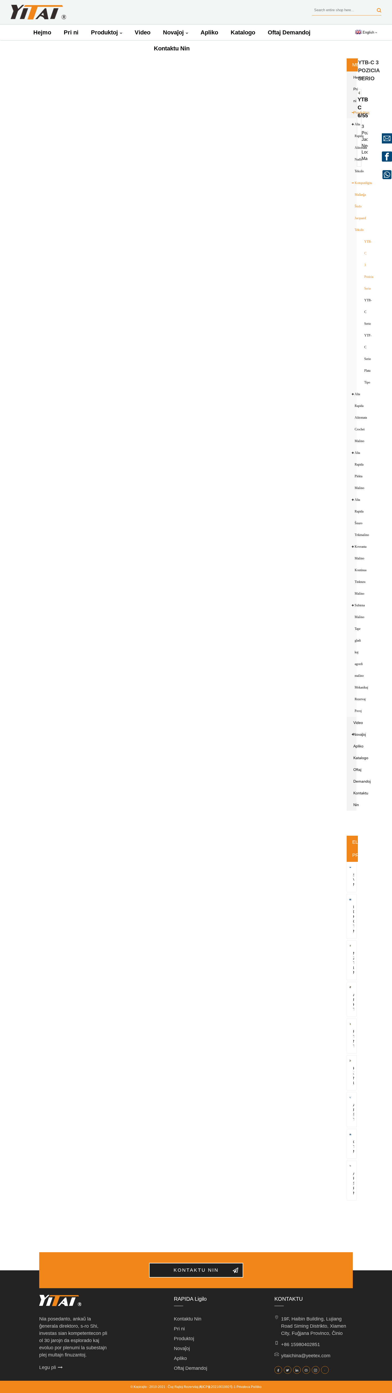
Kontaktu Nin (172, 48)
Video (142, 32)
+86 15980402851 (300, 1344)
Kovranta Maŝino (359, 552)
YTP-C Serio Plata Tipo (367, 359)
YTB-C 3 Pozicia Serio (368, 265)
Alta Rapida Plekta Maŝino (359, 470)
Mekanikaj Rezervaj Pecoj (359, 699)
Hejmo (42, 32)
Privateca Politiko (249, 1387)
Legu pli (47, 1367)
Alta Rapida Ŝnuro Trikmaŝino (359, 517)
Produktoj (104, 32)
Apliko (209, 32)
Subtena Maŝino (359, 611)
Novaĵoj (173, 32)
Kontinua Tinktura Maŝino (359, 581)
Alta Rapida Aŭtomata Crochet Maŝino (359, 417)
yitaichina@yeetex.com (305, 1355)
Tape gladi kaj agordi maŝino (359, 652)
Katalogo (243, 32)
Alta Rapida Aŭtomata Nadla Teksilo (359, 147)
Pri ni (71, 32)
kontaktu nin (196, 1270)
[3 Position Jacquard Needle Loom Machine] (359, 92)
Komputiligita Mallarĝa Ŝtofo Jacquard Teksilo (359, 206)
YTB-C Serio (368, 312)
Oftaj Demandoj (289, 32)
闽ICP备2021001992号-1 (217, 1387)
